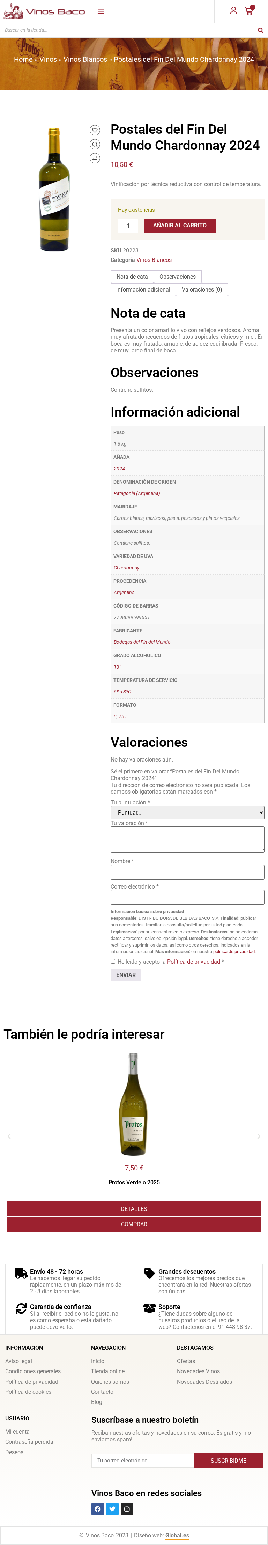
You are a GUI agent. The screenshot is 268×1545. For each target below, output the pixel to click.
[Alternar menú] (100, 11)
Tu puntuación (130, 802)
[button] (9, 1136)
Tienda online (108, 1371)
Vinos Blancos (85, 59)
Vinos (48, 59)
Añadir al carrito (180, 225)
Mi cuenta (17, 1431)
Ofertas (186, 1361)
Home (23, 59)
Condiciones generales (33, 1371)
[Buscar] (261, 30)
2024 (119, 469)
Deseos (14, 1452)
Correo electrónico (135, 886)
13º (117, 667)
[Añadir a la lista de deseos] (95, 130)
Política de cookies (28, 1392)
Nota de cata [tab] (132, 276)
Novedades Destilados (204, 1381)
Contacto (102, 1392)
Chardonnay (126, 568)
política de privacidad (234, 951)
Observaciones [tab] (177, 276)
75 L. (124, 717)
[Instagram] (127, 1509)
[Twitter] (112, 1509)
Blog (96, 1402)
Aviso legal (18, 1361)
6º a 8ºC (122, 692)
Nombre (122, 861)
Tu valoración (129, 823)
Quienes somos (110, 1381)
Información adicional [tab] (143, 289)
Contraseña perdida (29, 1442)
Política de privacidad (194, 961)
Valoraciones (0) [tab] (202, 289)
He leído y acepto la (171, 961)
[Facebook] (97, 1509)
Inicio (97, 1361)
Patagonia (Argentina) (137, 493)
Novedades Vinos (198, 1371)
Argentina (124, 593)
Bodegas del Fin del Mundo (142, 642)
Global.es (177, 1535)
